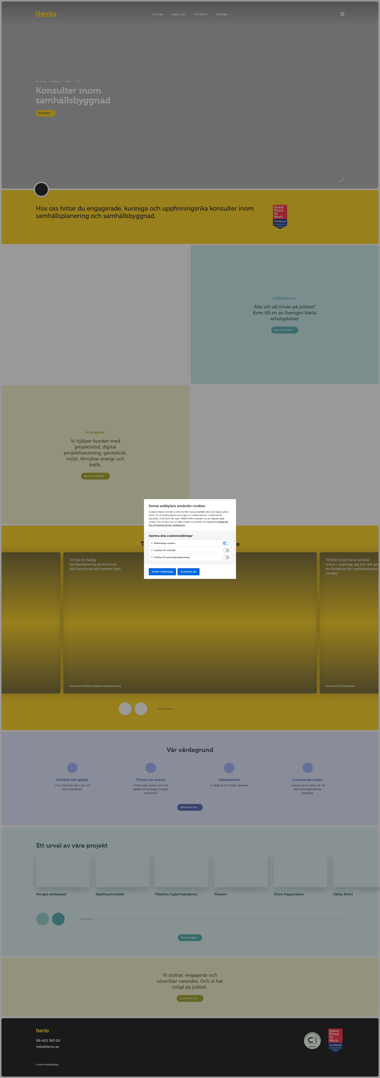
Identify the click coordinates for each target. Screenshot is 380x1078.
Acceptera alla (188, 571)
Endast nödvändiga (162, 571)
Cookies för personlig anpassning (171, 557)
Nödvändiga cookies (164, 543)
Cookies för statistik (164, 550)
